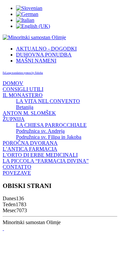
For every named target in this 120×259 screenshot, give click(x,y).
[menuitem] (46, 48)
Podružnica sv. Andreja (40, 131)
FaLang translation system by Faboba (23, 72)
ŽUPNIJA (14, 119)
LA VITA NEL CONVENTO (48, 101)
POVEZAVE (17, 173)
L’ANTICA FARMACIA (30, 149)
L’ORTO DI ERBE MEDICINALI (40, 155)
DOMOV (13, 83)
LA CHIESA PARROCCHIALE (51, 125)
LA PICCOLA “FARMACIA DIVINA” (46, 161)
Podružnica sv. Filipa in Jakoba (48, 137)
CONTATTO (17, 167)
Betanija (24, 107)
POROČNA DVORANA (30, 143)
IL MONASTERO (23, 95)
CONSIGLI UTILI (23, 89)
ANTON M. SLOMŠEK (29, 113)
